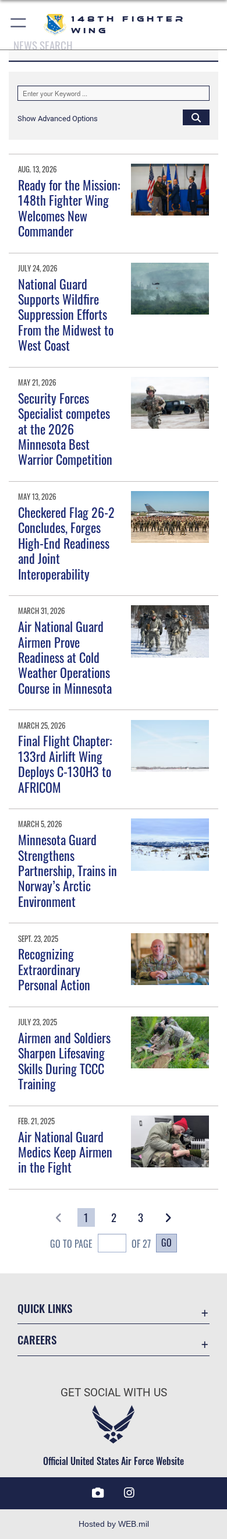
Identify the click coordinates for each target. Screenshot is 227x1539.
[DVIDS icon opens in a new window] (98, 1493)
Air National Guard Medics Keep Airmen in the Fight (65, 1152)
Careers (36, 1339)
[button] (19, 25)
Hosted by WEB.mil (114, 1524)
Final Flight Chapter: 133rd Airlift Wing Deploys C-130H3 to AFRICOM (65, 763)
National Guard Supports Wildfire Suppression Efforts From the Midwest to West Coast (66, 314)
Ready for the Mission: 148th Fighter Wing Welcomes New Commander (69, 207)
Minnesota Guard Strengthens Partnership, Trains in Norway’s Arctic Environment (67, 870)
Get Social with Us (114, 1392)
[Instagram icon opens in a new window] (129, 1493)
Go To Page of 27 (100, 1244)
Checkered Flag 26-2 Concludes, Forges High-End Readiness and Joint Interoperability (66, 543)
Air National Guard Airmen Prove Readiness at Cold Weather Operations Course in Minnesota (65, 657)
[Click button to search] (196, 117)
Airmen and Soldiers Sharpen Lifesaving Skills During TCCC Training (64, 1060)
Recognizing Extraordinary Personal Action (54, 969)
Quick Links (44, 1308)
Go (166, 1242)
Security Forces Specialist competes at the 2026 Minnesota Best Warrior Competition (65, 429)
